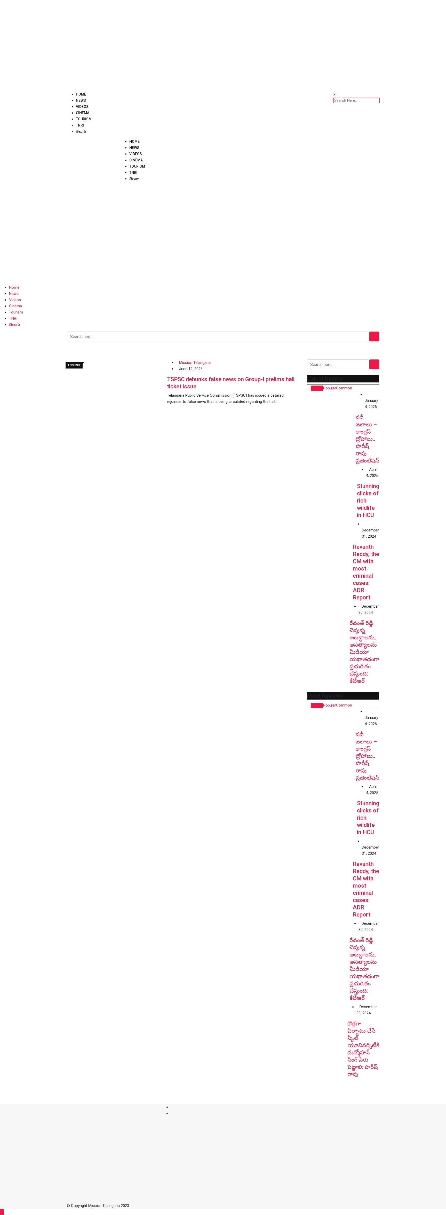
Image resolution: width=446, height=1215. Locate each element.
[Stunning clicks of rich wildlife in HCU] (332, 491)
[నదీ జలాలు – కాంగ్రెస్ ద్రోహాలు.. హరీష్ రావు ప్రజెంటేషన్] (331, 415)
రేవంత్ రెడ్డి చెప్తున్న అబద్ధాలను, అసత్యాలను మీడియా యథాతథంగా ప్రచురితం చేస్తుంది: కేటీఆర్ (364, 652)
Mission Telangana (195, 362)
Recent (317, 388)
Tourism (84, 119)
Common (344, 388)
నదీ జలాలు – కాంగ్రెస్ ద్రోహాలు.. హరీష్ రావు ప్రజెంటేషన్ (367, 439)
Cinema (82, 113)
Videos (82, 107)
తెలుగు (81, 131)
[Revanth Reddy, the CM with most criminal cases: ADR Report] (330, 544)
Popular (329, 388)
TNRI (80, 125)
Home (81, 94)
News (81, 100)
